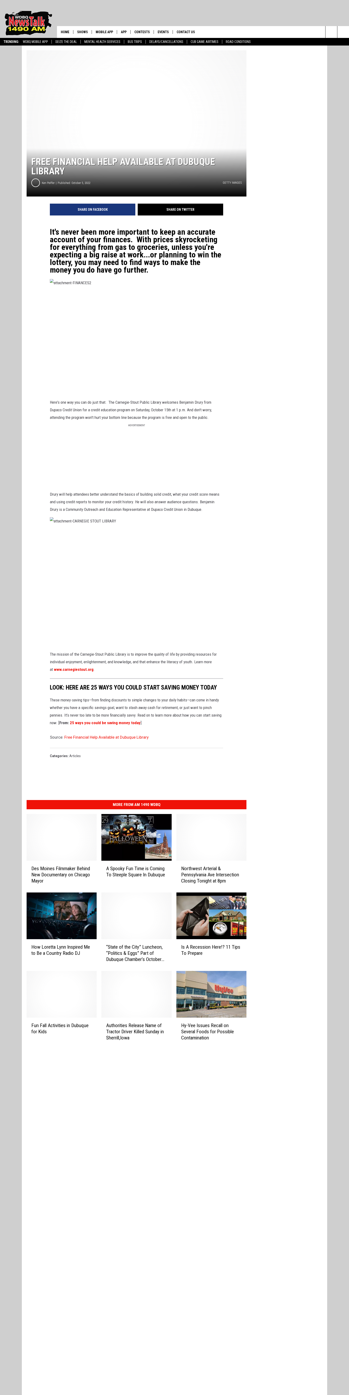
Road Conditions (238, 42)
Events (163, 32)
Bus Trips (135, 42)
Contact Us (186, 32)
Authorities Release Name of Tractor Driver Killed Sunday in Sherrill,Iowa (135, 1032)
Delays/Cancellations (166, 42)
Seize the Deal (66, 42)
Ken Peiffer (48, 183)
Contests (142, 32)
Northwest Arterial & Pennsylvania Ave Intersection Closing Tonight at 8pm (210, 875)
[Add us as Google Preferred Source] (343, 32)
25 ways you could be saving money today (105, 722)
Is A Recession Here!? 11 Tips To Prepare (210, 950)
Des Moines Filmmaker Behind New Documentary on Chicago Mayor (60, 875)
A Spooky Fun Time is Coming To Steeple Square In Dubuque (135, 872)
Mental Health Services (102, 42)
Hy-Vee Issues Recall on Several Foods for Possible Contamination (207, 1032)
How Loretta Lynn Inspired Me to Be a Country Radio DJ (60, 950)
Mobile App (104, 32)
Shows (82, 32)
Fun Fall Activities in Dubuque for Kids (60, 1028)
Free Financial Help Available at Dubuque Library (106, 737)
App (124, 32)
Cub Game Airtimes (204, 42)
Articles (75, 756)
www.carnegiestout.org (74, 669)
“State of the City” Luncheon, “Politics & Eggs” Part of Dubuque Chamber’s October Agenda (134, 953)
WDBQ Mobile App (35, 42)
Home (65, 32)
